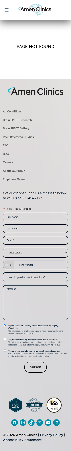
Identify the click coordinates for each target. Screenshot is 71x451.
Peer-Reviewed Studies (18, 137)
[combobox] (8, 265)
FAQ (5, 145)
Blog (6, 154)
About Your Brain (14, 171)
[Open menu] (6, 10)
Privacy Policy (51, 435)
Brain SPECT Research (17, 120)
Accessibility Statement (22, 440)
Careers (8, 162)
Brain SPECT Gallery (16, 128)
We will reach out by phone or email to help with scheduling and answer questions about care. (35, 330)
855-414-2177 (32, 198)
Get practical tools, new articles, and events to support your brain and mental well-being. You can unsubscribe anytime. (37, 353)
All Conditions (12, 111)
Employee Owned (14, 179)
